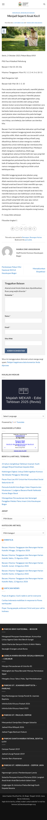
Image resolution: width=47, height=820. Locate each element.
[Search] (44, 4)
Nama (7, 316)
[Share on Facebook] (17, 229)
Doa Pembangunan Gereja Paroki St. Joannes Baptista (20, 697)
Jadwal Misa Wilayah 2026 (13, 727)
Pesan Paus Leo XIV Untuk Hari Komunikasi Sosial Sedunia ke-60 (22, 481)
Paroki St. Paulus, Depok (18, 715)
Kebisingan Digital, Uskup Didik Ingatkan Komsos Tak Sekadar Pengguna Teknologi (22, 473)
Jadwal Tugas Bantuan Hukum (14, 732)
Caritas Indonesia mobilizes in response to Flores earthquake (22, 602)
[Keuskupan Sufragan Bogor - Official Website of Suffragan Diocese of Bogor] (24, 4)
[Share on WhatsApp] (13, 229)
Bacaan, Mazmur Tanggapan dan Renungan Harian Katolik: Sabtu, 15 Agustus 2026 (22, 556)
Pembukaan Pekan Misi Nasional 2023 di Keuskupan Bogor (11, 270)
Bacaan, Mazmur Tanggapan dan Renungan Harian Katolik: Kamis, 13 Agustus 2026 (22, 572)
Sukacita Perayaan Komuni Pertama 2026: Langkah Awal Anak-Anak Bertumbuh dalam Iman (23, 778)
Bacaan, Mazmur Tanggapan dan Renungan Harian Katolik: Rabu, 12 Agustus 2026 (22, 580)
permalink (28, 240)
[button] (3, 4)
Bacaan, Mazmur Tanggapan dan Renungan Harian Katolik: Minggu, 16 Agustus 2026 (22, 549)
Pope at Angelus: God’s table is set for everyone (21, 596)
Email (7, 327)
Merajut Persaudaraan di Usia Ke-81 (17, 666)
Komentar (9, 295)
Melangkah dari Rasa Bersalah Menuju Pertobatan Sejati (22, 672)
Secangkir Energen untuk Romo (15, 649)
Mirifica (8, 540)
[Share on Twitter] (21, 229)
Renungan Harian (28, 13)
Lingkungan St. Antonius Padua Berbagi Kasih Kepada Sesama (20, 786)
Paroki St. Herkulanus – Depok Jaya (24, 765)
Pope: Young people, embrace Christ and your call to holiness (23, 609)
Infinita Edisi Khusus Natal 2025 (15, 708)
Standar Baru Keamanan (12, 758)
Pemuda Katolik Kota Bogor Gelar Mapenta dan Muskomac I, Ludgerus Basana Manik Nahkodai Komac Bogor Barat (21, 490)
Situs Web (9, 339)
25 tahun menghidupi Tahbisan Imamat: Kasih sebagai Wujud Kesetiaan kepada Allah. (21, 465)
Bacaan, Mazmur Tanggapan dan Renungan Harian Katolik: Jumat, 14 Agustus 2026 (22, 564)
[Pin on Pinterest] (30, 229)
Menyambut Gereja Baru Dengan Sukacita (19, 722)
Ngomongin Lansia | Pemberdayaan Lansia (19, 772)
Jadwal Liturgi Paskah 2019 (13, 754)
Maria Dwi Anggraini (34, 23)
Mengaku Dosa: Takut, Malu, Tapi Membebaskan (22, 678)
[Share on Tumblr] (34, 229)
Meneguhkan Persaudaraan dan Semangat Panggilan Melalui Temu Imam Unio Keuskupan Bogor (21, 501)
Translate (20, 422)
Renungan (16, 13)
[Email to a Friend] (26, 229)
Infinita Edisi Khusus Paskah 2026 (16, 703)
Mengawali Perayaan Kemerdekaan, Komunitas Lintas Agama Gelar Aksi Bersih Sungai (21, 638)
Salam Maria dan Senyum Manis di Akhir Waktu (21, 644)
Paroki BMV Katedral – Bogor (20, 629)
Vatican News (12, 588)
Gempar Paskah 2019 (11, 749)
